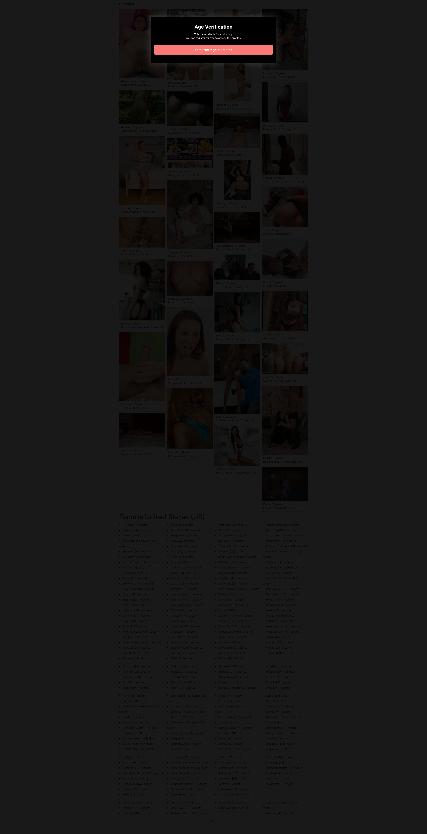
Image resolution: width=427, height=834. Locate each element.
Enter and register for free (213, 50)
